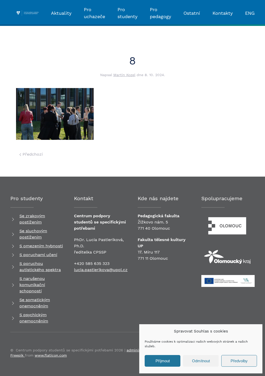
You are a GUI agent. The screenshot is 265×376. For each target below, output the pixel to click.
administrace (138, 350)
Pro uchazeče (94, 13)
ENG (250, 13)
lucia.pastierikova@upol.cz (101, 269)
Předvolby (239, 361)
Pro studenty (127, 13)
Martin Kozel (124, 75)
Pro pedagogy (160, 13)
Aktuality (61, 13)
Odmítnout (201, 361)
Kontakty (222, 13)
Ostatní (191, 13)
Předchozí (32, 154)
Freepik (17, 355)
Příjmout (163, 361)
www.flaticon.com (51, 355)
